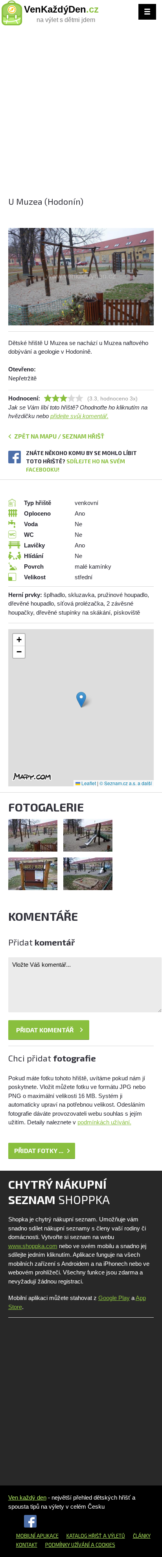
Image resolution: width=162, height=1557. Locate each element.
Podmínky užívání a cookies (80, 1545)
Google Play (114, 1297)
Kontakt (26, 1545)
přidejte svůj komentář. (79, 416)
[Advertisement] (81, 114)
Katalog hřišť (84, 1536)
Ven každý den (27, 1497)
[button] (81, 700)
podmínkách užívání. (104, 1122)
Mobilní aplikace (37, 1536)
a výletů (113, 1536)
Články (142, 1536)
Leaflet (88, 783)
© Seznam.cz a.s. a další (125, 783)
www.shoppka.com (32, 1246)
